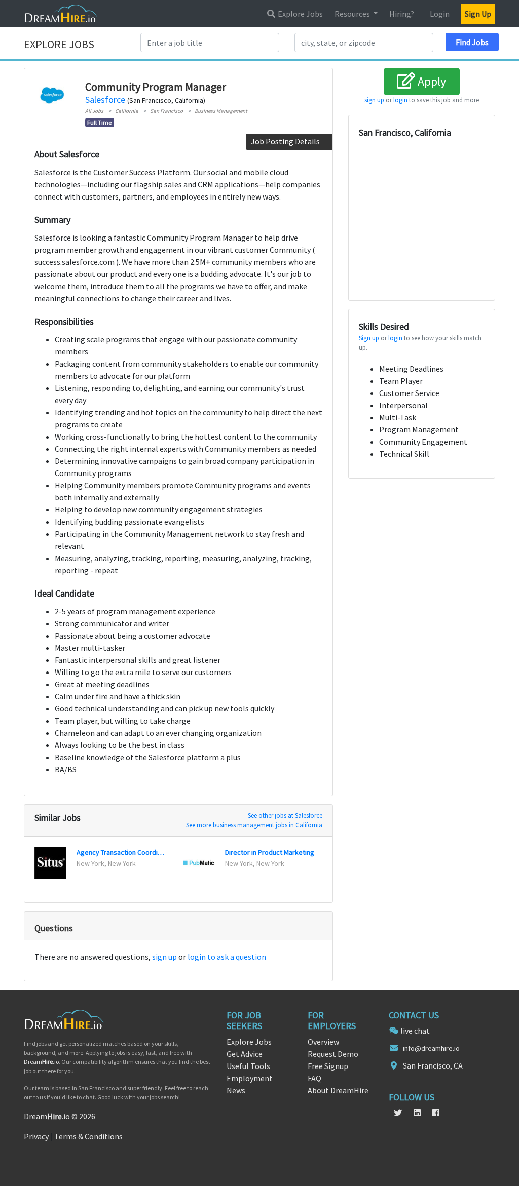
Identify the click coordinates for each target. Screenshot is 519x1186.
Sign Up (478, 14)
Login (440, 14)
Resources (353, 14)
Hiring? (401, 14)
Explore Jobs (299, 14)
